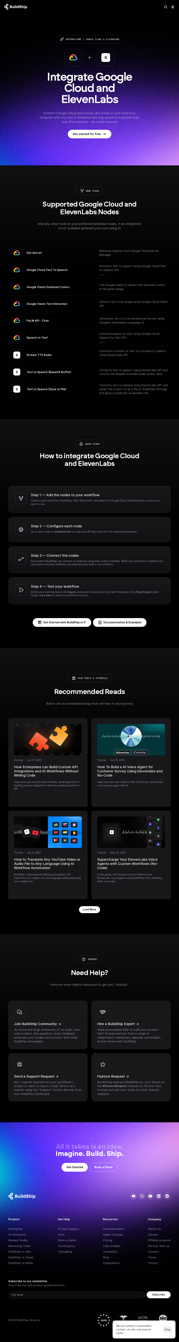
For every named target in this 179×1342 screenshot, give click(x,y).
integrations (73, 39)
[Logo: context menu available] (16, 7)
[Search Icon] (166, 7)
